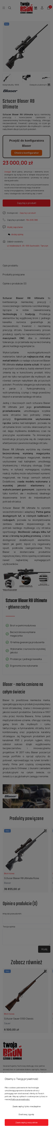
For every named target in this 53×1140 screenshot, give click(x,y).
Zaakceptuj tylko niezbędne (27, 1106)
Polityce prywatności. (20, 1099)
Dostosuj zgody (26, 1114)
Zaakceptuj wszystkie (26, 1122)
